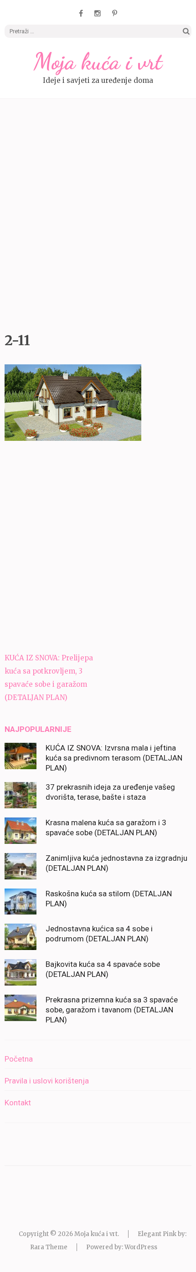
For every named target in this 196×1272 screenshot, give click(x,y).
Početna (19, 1058)
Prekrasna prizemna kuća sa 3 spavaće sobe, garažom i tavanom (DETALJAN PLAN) (112, 1009)
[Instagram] (97, 13)
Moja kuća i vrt (98, 61)
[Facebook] (81, 13)
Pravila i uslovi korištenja (47, 1080)
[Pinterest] (114, 13)
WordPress (140, 1247)
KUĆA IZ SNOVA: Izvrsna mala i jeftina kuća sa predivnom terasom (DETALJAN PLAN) (114, 757)
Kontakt (18, 1102)
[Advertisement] (98, 213)
